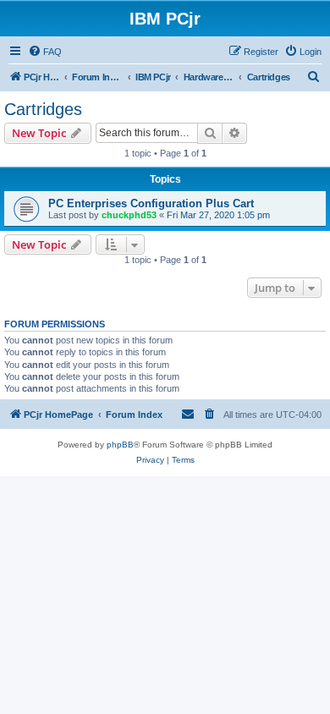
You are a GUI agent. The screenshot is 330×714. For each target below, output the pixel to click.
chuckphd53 (129, 215)
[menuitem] (45, 51)
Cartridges (43, 109)
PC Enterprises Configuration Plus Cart (151, 203)
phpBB (120, 444)
